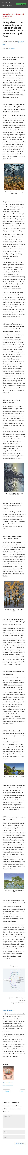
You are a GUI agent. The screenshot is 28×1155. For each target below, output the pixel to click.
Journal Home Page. (8, 1085)
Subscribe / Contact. (8, 1082)
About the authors (8, 1010)
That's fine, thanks (21, 4)
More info (9, 5)
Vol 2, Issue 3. (12, 48)
